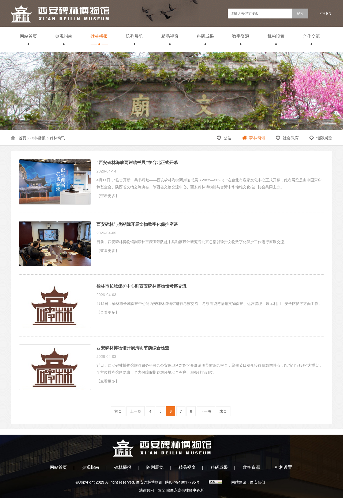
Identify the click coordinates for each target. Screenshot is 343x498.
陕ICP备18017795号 (182, 482)
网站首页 (28, 36)
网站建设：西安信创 (248, 482)
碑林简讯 (57, 137)
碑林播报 (99, 36)
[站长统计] (216, 482)
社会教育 (291, 137)
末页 (223, 411)
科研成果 (205, 36)
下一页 (205, 411)
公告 (228, 137)
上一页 (135, 411)
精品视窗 (169, 36)
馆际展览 (324, 137)
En (328, 13)
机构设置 (276, 36)
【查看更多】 (107, 195)
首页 (22, 137)
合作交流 (311, 36)
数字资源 (240, 36)
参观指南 (63, 36)
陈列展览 (134, 36)
